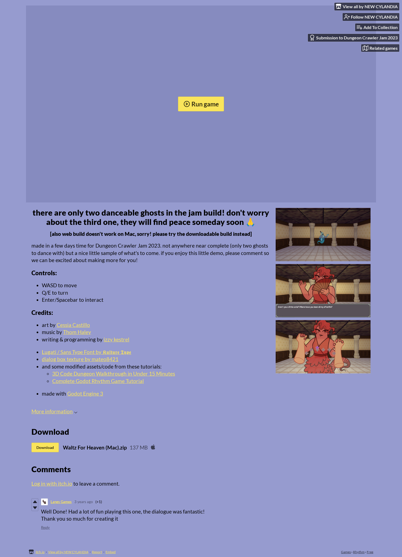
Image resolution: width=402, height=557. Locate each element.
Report (97, 552)
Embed (111, 552)
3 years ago (83, 502)
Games (346, 552)
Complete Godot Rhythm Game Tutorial (98, 381)
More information (52, 411)
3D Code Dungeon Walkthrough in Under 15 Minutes (113, 373)
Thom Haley (77, 332)
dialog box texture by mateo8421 (80, 359)
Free (370, 552)
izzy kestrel (116, 339)
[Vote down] (35, 508)
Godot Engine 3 (85, 393)
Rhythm (359, 552)
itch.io (40, 552)
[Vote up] (35, 502)
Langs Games (61, 502)
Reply (45, 527)
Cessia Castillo (73, 325)
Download (45, 447)
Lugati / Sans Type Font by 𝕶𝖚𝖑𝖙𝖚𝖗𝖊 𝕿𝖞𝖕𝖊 (86, 352)
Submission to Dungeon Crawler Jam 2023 (357, 37)
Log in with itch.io (51, 483)
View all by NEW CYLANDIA (68, 552)
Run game (205, 104)
